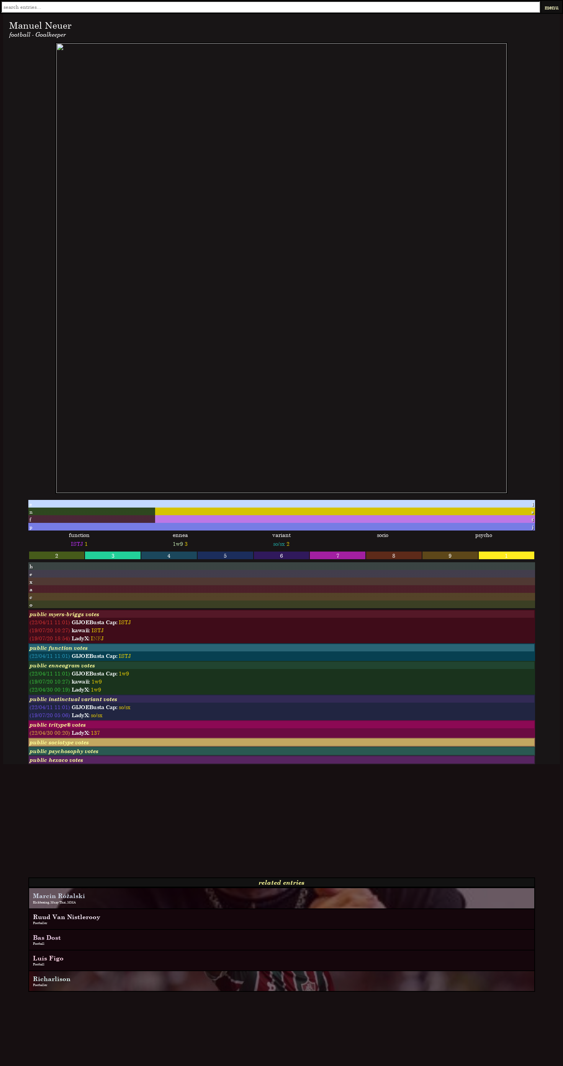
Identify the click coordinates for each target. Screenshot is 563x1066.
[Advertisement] (233, 823)
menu (552, 7)
